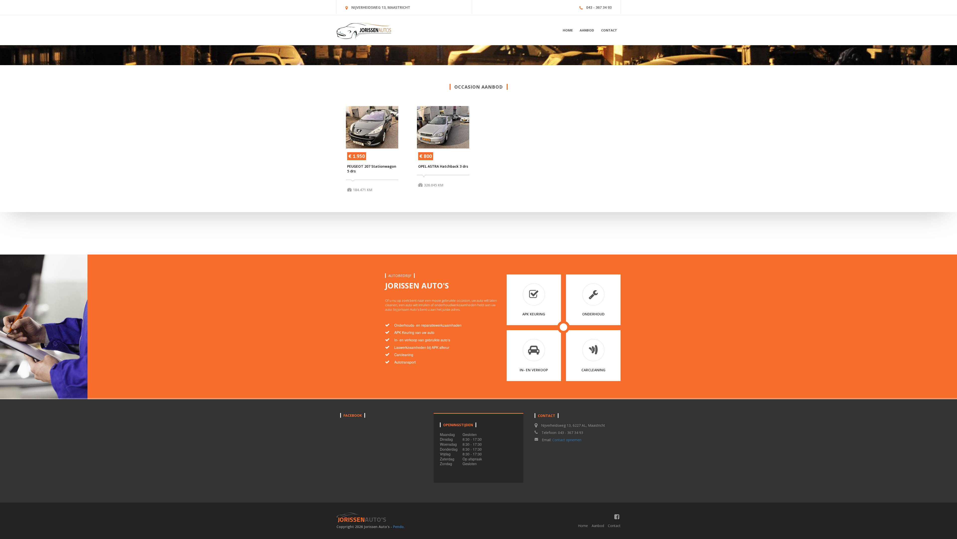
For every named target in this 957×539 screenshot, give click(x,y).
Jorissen (362, 519)
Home (568, 30)
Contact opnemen (566, 439)
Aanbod (587, 30)
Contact (609, 30)
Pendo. (399, 526)
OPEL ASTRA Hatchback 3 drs (443, 166)
